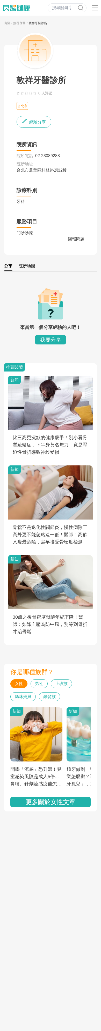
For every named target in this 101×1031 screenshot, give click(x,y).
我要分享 (50, 340)
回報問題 (76, 239)
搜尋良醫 (19, 23)
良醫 (7, 23)
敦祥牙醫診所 (37, 23)
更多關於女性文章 (50, 801)
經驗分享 (37, 122)
